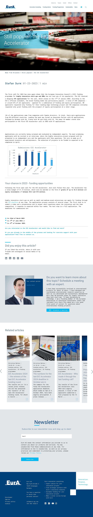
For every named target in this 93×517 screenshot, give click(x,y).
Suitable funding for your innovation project (55, 493)
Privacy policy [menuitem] (10, 501)
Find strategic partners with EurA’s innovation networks (56, 488)
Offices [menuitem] (70, 3)
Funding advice (13, 367)
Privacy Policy (35, 453)
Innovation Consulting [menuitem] (35, 7)
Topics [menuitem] (59, 3)
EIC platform (13, 202)
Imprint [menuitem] (7, 499)
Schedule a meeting (60, 310)
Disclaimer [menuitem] (8, 497)
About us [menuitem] (53, 3)
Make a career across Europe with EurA (56, 497)
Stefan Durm (13, 83)
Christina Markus (14, 363)
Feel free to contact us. (25, 234)
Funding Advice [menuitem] (47, 7)
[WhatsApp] (18, 258)
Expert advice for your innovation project (54, 484)
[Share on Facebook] (14, 258)
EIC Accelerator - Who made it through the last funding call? (68, 377)
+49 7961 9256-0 (32, 503)
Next (91, 371)
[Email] (22, 258)
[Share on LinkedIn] (6, 258)
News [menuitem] (76, 7)
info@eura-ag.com (32, 501)
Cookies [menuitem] (7, 503)
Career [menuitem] (64, 3)
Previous (2, 371)
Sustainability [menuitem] (69, 7)
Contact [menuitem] (75, 3)
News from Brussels (12, 73)
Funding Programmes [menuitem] (58, 7)
